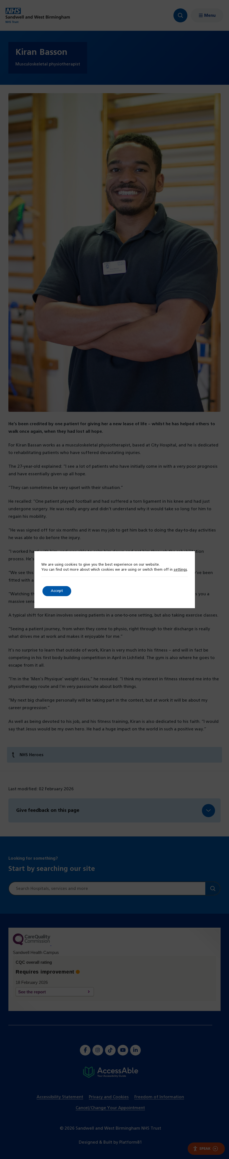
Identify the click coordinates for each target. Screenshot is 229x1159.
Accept (57, 591)
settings (180, 570)
